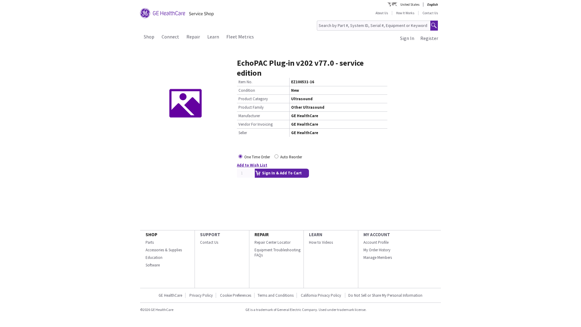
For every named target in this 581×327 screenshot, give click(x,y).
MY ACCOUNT (376, 234)
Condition (246, 90)
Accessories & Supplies (164, 250)
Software (153, 265)
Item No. (245, 81)
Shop (149, 37)
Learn (213, 37)
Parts (150, 242)
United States (409, 4)
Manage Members (377, 257)
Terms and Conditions (276, 295)
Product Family (251, 107)
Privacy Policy (201, 295)
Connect (170, 37)
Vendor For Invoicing (255, 124)
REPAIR (261, 234)
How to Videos (321, 242)
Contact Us (430, 13)
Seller (242, 132)
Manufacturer (249, 115)
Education (154, 257)
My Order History (376, 250)
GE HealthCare (170, 295)
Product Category (253, 98)
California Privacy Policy (321, 295)
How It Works (405, 13)
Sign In (407, 38)
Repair (193, 37)
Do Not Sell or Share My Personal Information (385, 295)
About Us (382, 13)
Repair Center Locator (272, 242)
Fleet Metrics (240, 37)
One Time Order (257, 157)
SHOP (151, 234)
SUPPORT (210, 234)
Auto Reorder (291, 157)
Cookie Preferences (235, 295)
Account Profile (376, 242)
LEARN (315, 234)
